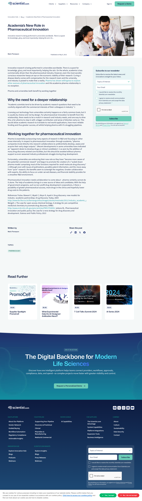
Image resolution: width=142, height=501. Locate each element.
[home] (18, 4)
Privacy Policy (106, 125)
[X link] (119, 408)
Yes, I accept (109, 495)
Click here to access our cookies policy (77, 495)
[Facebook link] (114, 408)
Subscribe (113, 118)
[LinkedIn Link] (128, 408)
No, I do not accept (130, 495)
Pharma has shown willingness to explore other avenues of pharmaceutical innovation (44, 82)
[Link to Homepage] (18, 408)
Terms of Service (120, 483)
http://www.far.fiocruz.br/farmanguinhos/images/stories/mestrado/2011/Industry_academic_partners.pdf (52, 200)
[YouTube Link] (132, 408)
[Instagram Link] (123, 408)
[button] (52, 3)
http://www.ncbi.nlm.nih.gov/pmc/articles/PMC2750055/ (31, 208)
